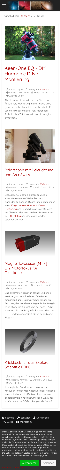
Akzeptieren (29, 463)
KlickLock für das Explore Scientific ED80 (26, 364)
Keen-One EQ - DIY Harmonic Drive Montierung (25, 73)
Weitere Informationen (12, 467)
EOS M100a (15, 215)
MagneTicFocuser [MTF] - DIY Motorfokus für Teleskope (27, 268)
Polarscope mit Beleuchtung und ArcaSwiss (29, 172)
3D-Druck (44, 89)
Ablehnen (48, 463)
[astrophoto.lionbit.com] (30, 5)
